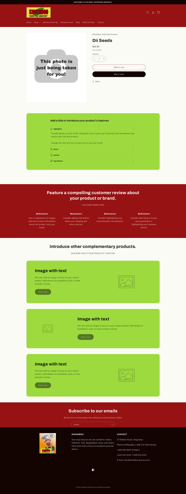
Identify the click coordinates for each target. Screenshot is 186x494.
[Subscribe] (112, 424)
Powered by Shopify (104, 487)
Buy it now (119, 74)
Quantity (95, 54)
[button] (37, 22)
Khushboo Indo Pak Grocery (89, 487)
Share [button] (97, 81)
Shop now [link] (43, 292)
